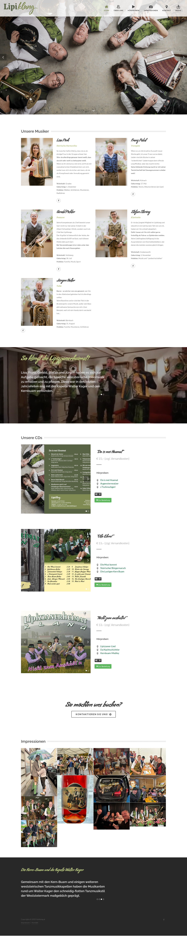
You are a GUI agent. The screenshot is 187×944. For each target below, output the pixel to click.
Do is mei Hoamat (109, 480)
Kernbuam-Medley (109, 653)
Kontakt (35, 919)
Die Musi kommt (108, 564)
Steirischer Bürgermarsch (113, 568)
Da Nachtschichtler (110, 649)
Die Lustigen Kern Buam (112, 571)
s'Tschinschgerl (108, 486)
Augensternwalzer (109, 483)
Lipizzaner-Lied (108, 646)
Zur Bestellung (104, 500)
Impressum (25, 919)
